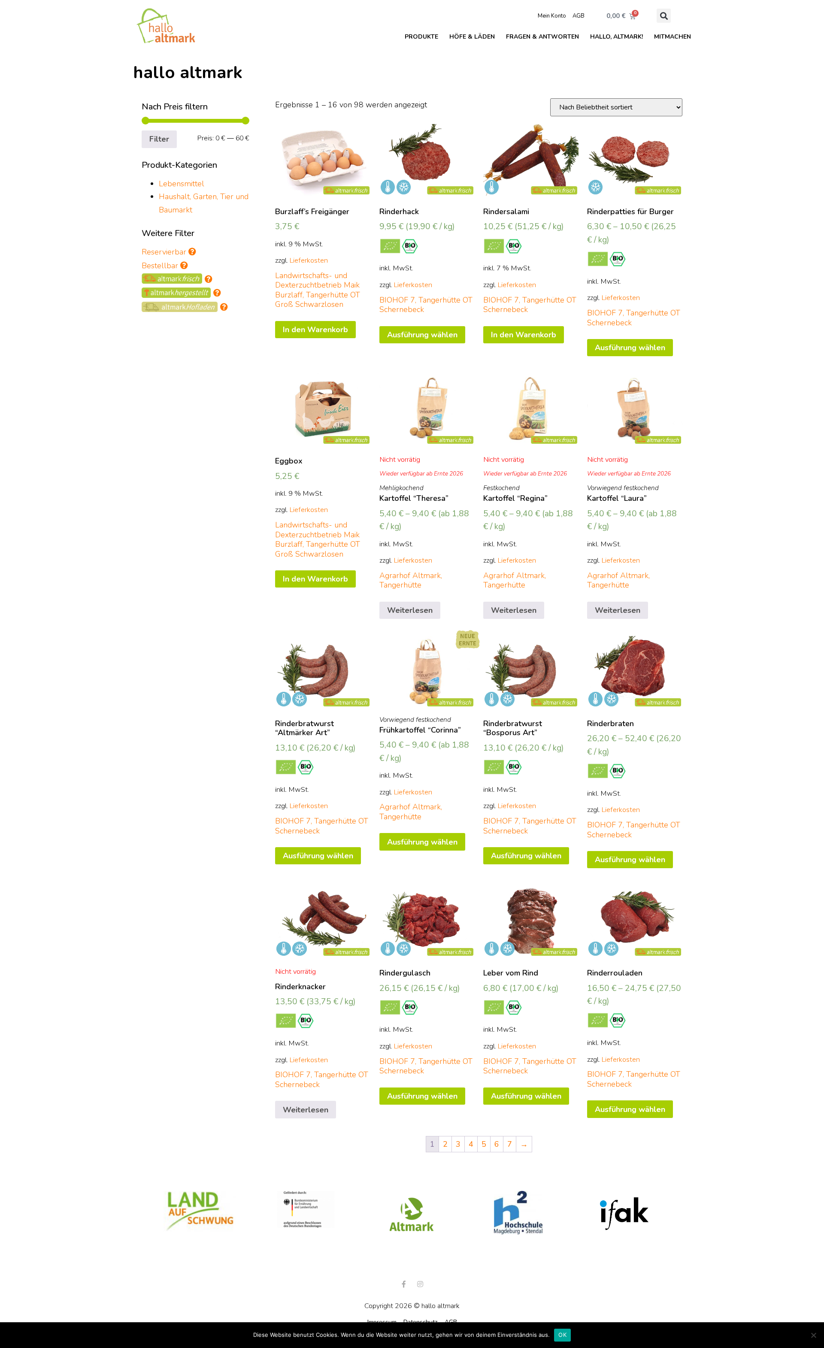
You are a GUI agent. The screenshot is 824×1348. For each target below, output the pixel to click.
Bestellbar (161, 266)
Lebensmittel (181, 184)
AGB (579, 16)
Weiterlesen (410, 610)
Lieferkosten (309, 260)
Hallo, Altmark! (616, 37)
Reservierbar (164, 252)
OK (562, 1334)
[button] (664, 16)
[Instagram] (420, 1284)
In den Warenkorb (315, 329)
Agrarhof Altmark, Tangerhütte (410, 580)
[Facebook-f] (403, 1284)
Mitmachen (672, 37)
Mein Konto (552, 16)
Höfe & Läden (472, 37)
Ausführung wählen (422, 335)
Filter (159, 139)
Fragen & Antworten (542, 37)
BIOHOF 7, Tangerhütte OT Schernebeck (426, 305)
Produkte (421, 37)
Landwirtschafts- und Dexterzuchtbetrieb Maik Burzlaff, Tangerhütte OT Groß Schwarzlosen (317, 290)
